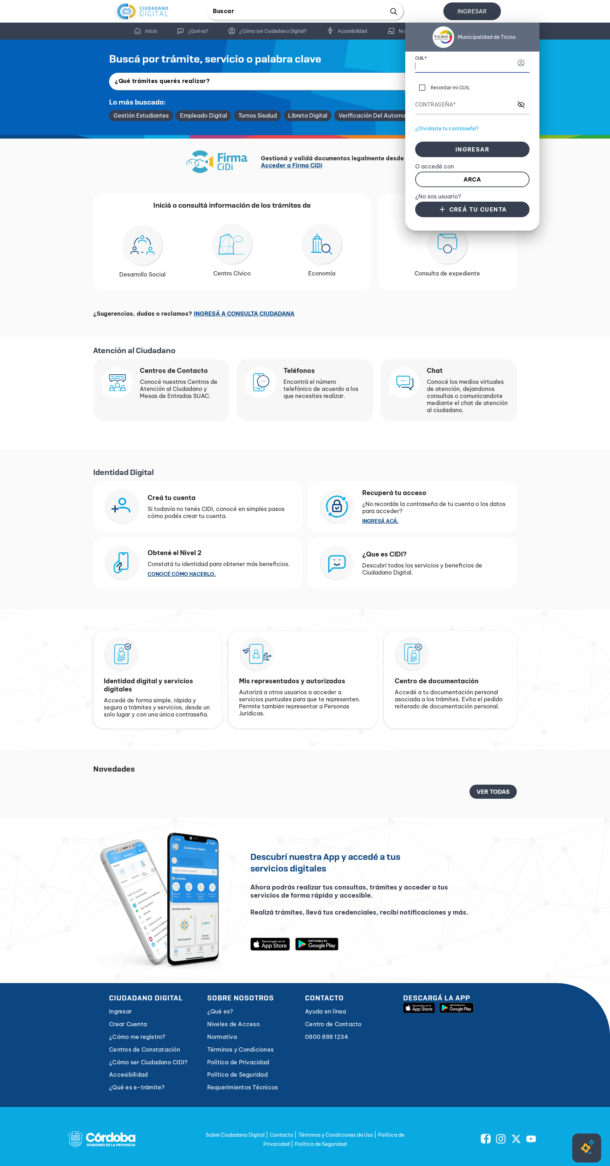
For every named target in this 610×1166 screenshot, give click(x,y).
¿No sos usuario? (438, 196)
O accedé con (434, 166)
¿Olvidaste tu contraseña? (447, 128)
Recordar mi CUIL (450, 87)
